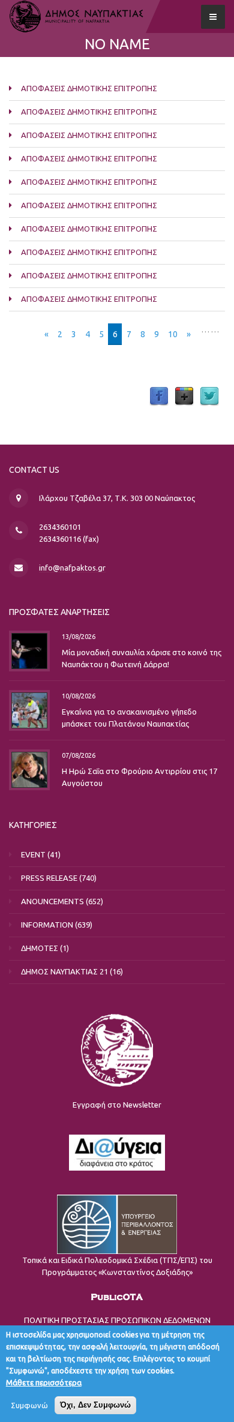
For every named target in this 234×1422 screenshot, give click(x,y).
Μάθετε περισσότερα (44, 1382)
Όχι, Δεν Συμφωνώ (95, 1404)
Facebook (159, 396)
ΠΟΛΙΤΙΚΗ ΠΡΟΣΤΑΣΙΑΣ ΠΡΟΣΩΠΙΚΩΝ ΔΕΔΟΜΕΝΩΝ (117, 1320)
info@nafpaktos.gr (72, 567)
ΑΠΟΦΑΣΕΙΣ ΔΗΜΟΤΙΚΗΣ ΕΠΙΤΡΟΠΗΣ (89, 88)
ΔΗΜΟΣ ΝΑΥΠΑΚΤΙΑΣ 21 (64, 971)
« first (24, 334)
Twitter (209, 396)
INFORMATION (47, 924)
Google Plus (184, 396)
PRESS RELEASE (49, 878)
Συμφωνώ (29, 1405)
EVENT (33, 854)
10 (173, 334)
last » (210, 346)
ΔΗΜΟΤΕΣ (39, 948)
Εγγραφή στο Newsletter (117, 1104)
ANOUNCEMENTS (52, 901)
